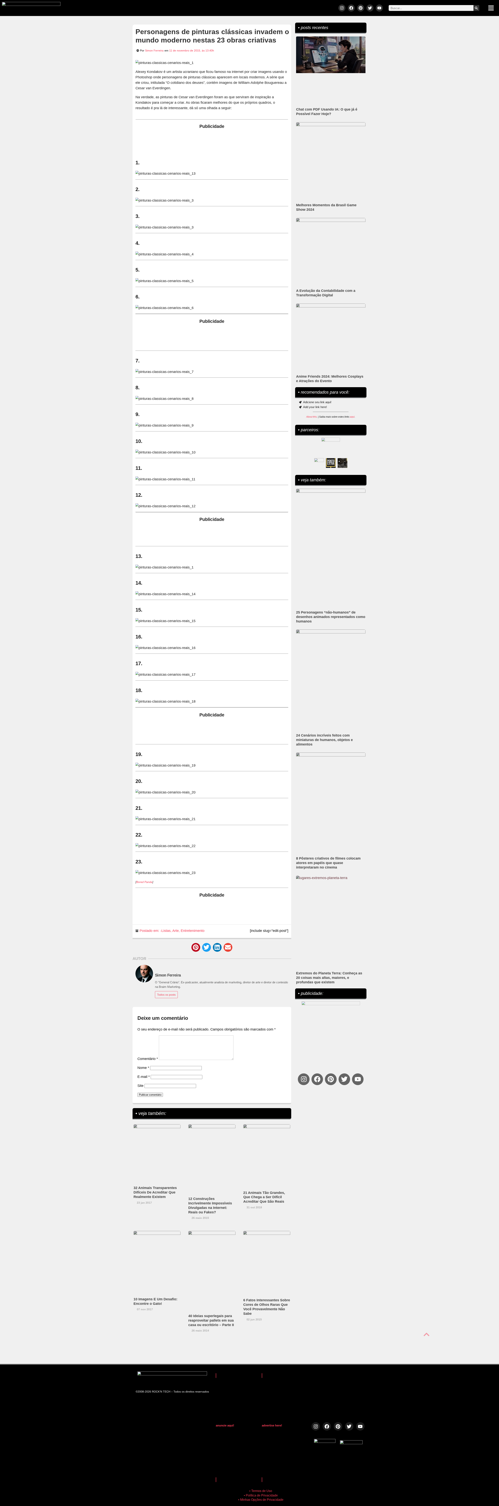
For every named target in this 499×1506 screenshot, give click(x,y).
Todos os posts (166, 994)
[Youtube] (379, 8)
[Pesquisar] (476, 8)
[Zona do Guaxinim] (342, 463)
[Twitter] (369, 8)
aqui (352, 416)
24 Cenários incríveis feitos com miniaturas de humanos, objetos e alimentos (324, 739)
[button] (195, 947)
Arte (175, 931)
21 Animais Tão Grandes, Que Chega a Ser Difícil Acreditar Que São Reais (264, 1197)
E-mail (143, 1077)
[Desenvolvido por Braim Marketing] (351, 1443)
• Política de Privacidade (261, 1495)
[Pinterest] (360, 8)
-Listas (165, 931)
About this (311, 416)
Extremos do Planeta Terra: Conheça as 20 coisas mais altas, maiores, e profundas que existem (329, 977)
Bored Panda (144, 882)
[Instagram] (341, 8)
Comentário (147, 1059)
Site (140, 1086)
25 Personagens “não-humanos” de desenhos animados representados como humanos (330, 616)
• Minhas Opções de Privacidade (260, 1499)
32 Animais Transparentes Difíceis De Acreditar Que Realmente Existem (155, 1192)
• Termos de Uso (260, 1491)
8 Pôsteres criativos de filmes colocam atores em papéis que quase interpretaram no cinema (328, 862)
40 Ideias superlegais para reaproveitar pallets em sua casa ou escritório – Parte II (211, 1320)
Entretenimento (192, 931)
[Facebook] (351, 8)
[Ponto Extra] (331, 463)
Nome (143, 1068)
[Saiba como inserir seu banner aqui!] (319, 463)
